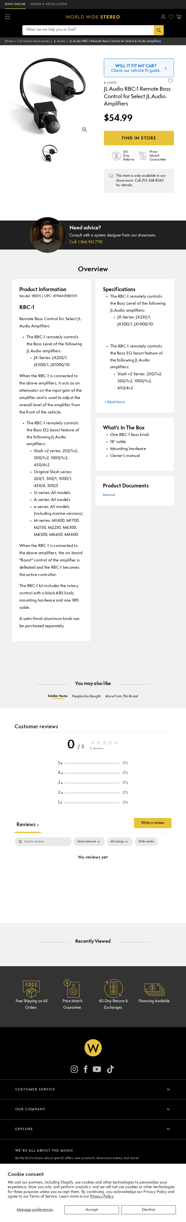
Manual (109, 495)
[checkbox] (146, 841)
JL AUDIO (110, 82)
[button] (7, 17)
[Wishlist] (171, 17)
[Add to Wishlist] (170, 81)
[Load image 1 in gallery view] (49, 153)
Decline (148, 1210)
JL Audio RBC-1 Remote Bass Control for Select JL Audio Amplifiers (115, 41)
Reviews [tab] (27, 824)
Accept (91, 1210)
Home (9, 41)
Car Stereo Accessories (33, 41)
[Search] (159, 30)
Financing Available (154, 1001)
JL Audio (59, 41)
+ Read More (114, 402)
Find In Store (139, 138)
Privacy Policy (102, 1197)
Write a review (152, 823)
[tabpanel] (93, 874)
